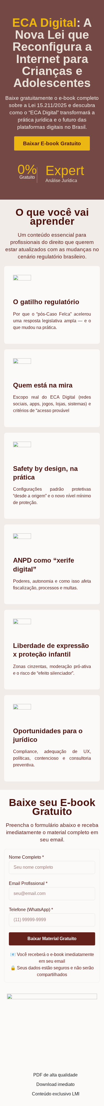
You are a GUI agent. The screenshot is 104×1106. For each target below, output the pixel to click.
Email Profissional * (28, 883)
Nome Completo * (26, 857)
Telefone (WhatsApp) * (31, 909)
